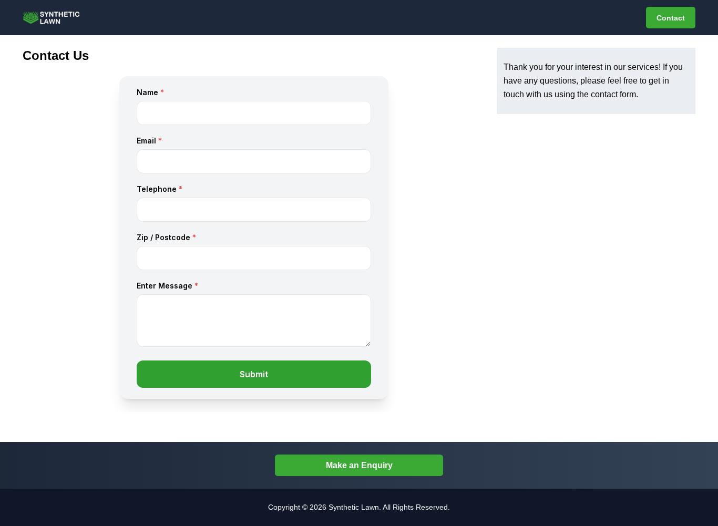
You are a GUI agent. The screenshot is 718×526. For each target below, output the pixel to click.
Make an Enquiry (359, 465)
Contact (671, 18)
